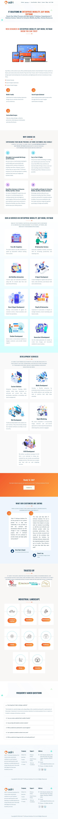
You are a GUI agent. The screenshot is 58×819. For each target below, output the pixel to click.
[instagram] (42, 769)
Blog (47, 2)
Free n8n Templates (16, 247)
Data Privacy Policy (33, 759)
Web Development (16, 420)
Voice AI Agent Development (16, 307)
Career (43, 2)
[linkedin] (45, 769)
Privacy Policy (32, 755)
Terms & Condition (32, 763)
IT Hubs (23, 764)
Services (27, 2)
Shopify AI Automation (41, 307)
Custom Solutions (16, 386)
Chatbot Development (16, 336)
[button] (29, 705)
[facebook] (39, 769)
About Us (23, 754)
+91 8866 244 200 (48, 766)
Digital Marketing (42, 419)
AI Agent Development (41, 277)
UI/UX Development (29, 451)
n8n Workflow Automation (16, 277)
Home (22, 2)
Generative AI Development (42, 337)
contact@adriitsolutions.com (47, 763)
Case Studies (34, 2)
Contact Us (29, 487)
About (39, 2)
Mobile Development (42, 385)
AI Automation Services (41, 247)
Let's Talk (51, 2)
